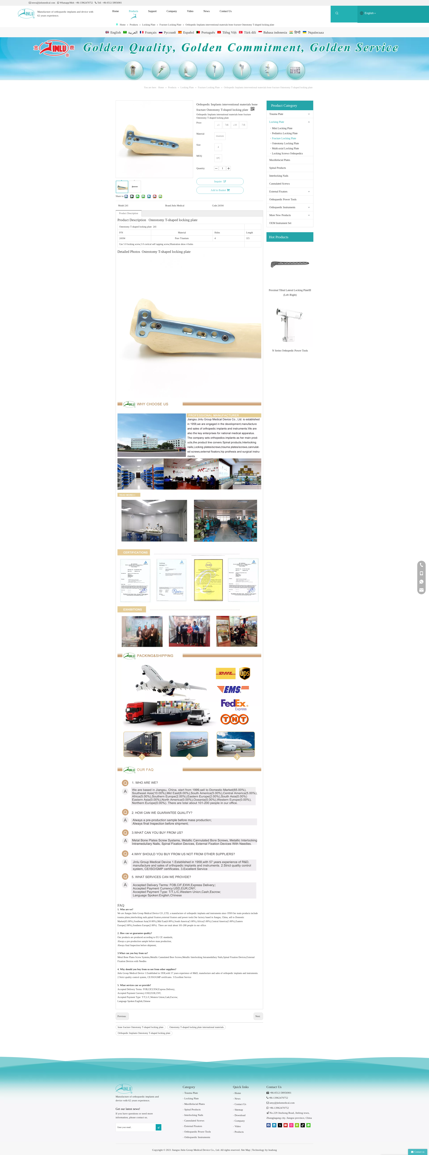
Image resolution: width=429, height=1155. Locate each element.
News (237, 1098)
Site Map (245, 1150)
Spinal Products (277, 167)
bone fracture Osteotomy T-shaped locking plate (140, 1027)
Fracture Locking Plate (284, 138)
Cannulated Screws (279, 183)
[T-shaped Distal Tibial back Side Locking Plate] (290, 264)
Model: (121, 205)
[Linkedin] (274, 1125)
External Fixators (278, 191)
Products (239, 1132)
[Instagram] (291, 1125)
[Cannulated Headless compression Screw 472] (290, 324)
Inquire (218, 181)
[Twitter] (280, 1125)
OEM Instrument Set (280, 223)
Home (238, 1093)
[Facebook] (268, 1125)
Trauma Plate (276, 114)
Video (238, 1126)
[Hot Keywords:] (337, 14)
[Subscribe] (158, 1127)
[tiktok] (303, 1125)
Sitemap (239, 1109)
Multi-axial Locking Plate (285, 148)
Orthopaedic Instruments (282, 207)
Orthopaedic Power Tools (282, 199)
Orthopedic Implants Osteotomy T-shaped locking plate (144, 1033)
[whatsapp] (308, 1125)
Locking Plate (276, 121)
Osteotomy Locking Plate (285, 143)
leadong (272, 1150)
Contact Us (240, 1104)
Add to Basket (218, 190)
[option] (290, 269)
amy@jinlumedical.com (280, 1102)
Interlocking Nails (278, 175)
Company (240, 1120)
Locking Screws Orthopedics (287, 153)
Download (240, 1115)
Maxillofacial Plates (279, 160)
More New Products (280, 215)
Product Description (128, 213)
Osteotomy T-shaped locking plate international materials (196, 1027)
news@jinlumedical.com (43, 3)
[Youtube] (286, 1125)
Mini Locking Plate (282, 128)
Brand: (168, 205)
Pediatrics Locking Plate (285, 133)
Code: (215, 205)
